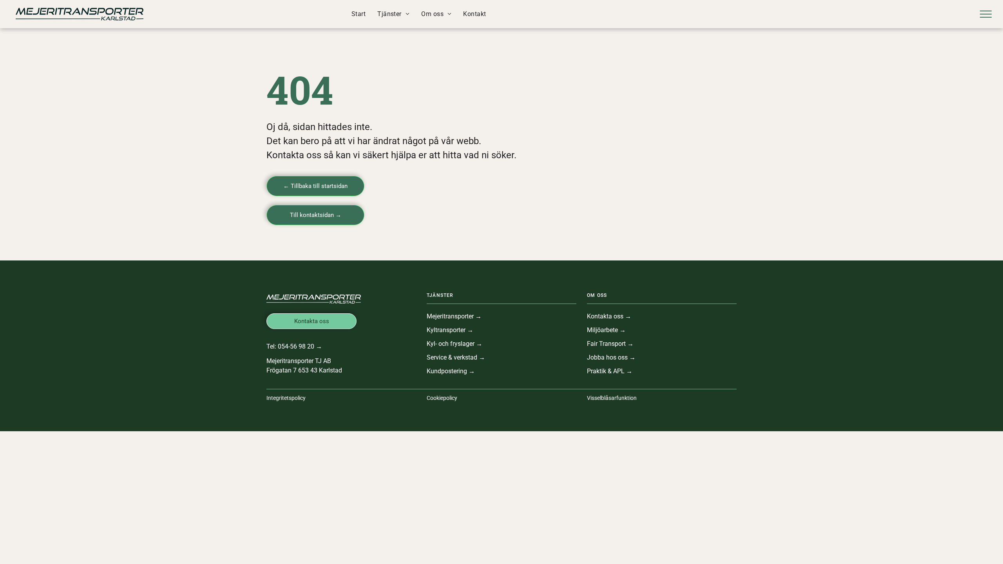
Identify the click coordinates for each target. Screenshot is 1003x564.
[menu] (986, 14)
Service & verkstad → (456, 357)
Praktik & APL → (609, 371)
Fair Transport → (610, 343)
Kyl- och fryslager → (454, 343)
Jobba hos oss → (611, 357)
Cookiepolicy (442, 398)
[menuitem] (358, 14)
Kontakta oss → (609, 316)
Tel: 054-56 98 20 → (294, 346)
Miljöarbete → (606, 330)
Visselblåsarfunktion (612, 398)
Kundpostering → (451, 371)
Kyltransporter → (450, 330)
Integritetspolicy (286, 398)
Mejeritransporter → (454, 316)
